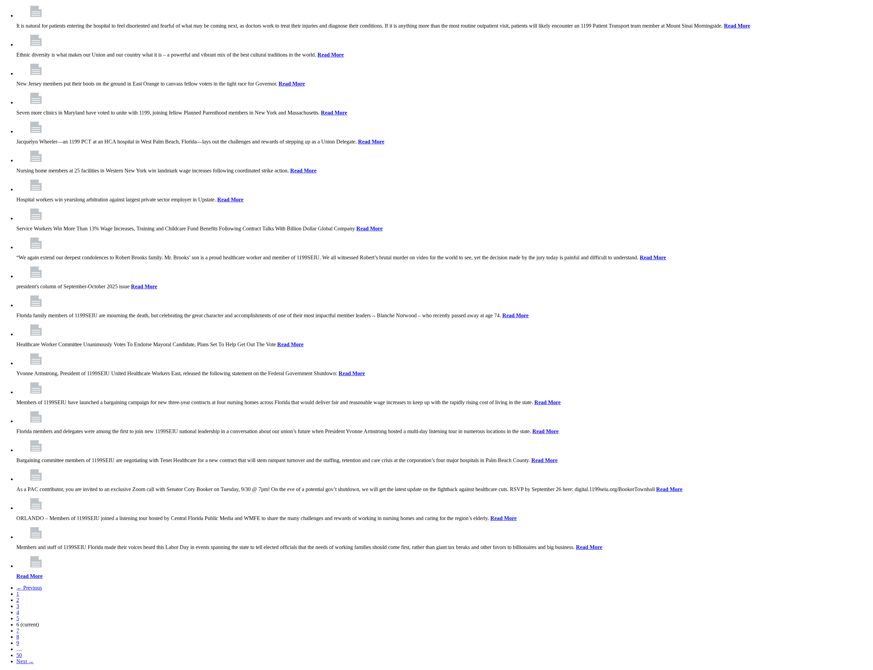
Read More (737, 26)
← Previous (29, 588)
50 (19, 655)
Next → (25, 661)
